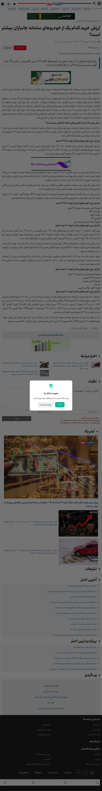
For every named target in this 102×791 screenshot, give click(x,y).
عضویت (59, 404)
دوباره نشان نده (45, 404)
